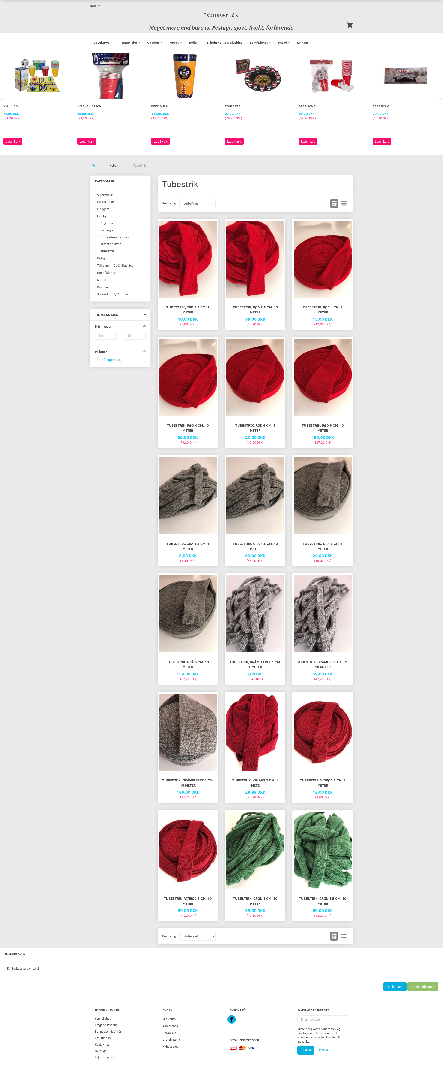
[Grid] (334, 203)
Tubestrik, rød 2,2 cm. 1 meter (187, 309)
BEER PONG (307, 106)
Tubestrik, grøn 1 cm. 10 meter (255, 901)
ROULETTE (232, 106)
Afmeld (323, 1050)
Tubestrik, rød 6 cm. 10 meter (323, 428)
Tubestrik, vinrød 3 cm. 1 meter (323, 782)
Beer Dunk (159, 106)
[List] (344, 203)
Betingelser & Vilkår (108, 1031)
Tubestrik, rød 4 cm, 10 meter (188, 428)
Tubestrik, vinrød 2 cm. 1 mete (255, 782)
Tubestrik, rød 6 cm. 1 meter (255, 428)
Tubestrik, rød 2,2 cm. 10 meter (255, 309)
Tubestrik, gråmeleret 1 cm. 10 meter (322, 664)
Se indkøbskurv (423, 986)
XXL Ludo (10, 106)
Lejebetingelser (105, 1057)
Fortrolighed (103, 1018)
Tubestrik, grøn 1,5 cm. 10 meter (322, 901)
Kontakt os (102, 1044)
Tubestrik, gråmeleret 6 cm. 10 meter (187, 782)
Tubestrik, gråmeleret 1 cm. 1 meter (255, 664)
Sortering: (169, 203)
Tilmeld (306, 1050)
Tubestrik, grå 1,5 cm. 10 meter (255, 546)
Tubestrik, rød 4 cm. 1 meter (323, 309)
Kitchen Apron (89, 106)
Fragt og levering (106, 1025)
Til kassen (395, 986)
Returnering (103, 1038)
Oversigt (100, 1051)
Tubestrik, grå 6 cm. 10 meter (188, 664)
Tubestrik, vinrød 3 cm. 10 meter (188, 901)
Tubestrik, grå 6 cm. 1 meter (323, 546)
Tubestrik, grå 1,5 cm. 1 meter (187, 546)
